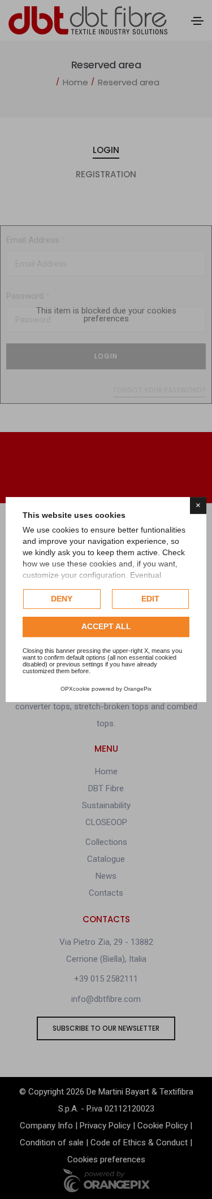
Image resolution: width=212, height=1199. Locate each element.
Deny (61, 598)
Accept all (106, 626)
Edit (150, 598)
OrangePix (138, 689)
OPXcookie (75, 689)
